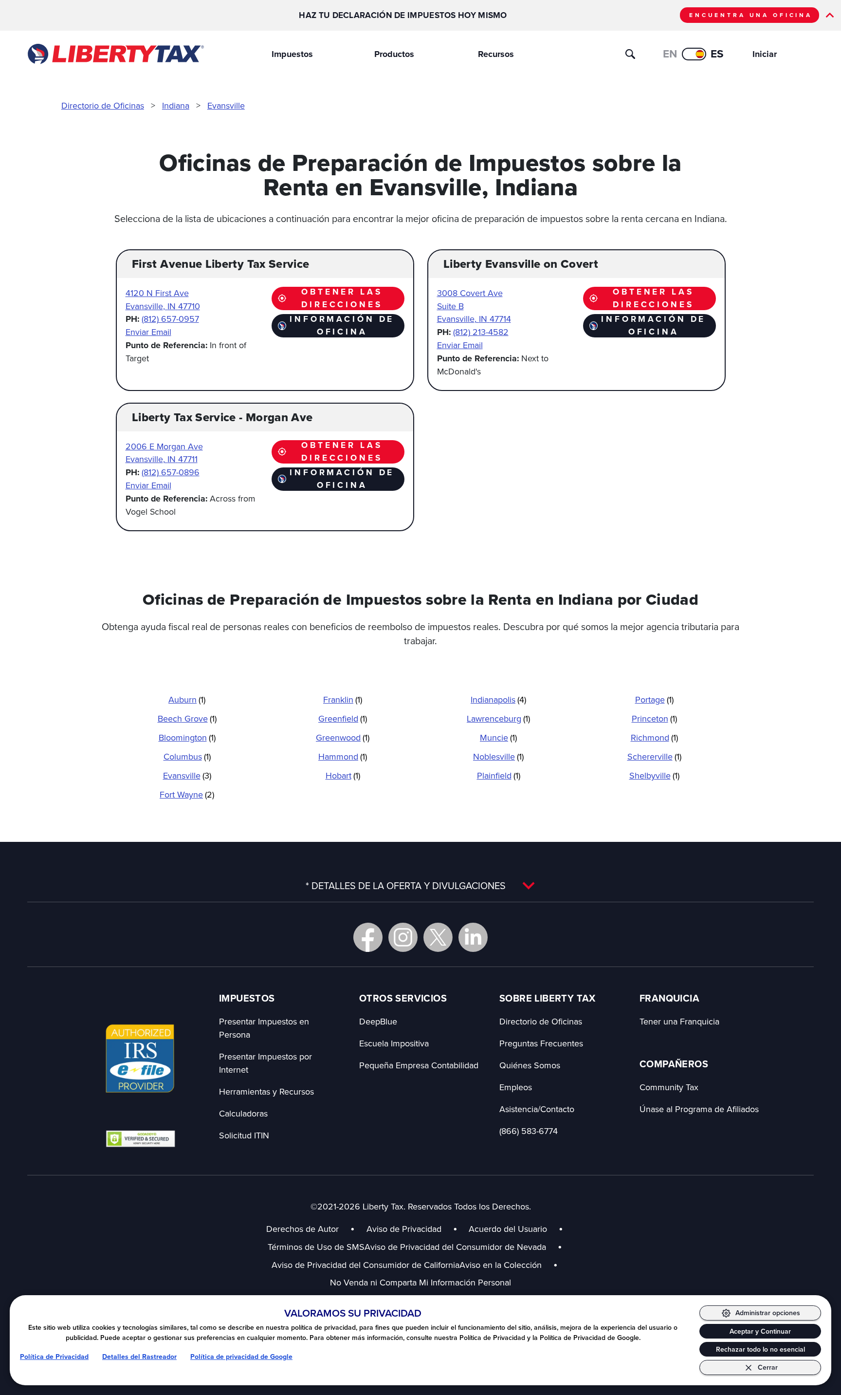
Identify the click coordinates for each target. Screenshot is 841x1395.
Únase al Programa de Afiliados (699, 1109)
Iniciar (764, 54)
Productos (394, 54)
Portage (654, 699)
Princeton (654, 718)
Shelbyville (654, 775)
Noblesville (498, 756)
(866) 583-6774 (528, 1131)
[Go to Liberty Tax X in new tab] (438, 937)
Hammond (342, 756)
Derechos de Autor (302, 1229)
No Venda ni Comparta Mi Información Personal (420, 1282)
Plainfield (498, 775)
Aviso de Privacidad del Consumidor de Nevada (463, 1247)
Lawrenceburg (498, 718)
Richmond (654, 737)
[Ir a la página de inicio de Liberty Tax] (115, 54)
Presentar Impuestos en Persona (264, 1028)
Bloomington (187, 737)
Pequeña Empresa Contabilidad (418, 1065)
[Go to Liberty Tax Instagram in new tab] (403, 937)
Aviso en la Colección (508, 1265)
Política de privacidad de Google (241, 1357)
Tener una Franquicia (679, 1021)
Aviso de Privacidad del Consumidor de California (365, 1265)
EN (670, 54)
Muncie (498, 737)
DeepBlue (378, 1021)
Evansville (226, 105)
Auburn (186, 699)
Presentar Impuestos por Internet (265, 1063)
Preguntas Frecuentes (541, 1043)
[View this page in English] (694, 54)
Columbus (187, 756)
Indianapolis (498, 699)
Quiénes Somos (529, 1065)
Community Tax (669, 1087)
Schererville (654, 756)
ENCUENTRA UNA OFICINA (750, 15)
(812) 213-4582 (481, 332)
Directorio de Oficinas (102, 105)
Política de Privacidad (54, 1357)
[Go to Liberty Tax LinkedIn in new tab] (473, 937)
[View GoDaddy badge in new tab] (140, 1138)
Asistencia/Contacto (536, 1109)
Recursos (496, 54)
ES (717, 54)
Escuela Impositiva (394, 1043)
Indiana (175, 105)
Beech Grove (187, 718)
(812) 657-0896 (171, 472)
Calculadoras (243, 1113)
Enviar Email (148, 332)
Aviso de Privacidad (403, 1229)
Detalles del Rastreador (139, 1357)
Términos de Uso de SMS (316, 1247)
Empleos (515, 1087)
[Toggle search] (630, 54)
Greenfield (342, 718)
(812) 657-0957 (170, 319)
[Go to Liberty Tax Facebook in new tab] (368, 937)
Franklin (342, 699)
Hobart (343, 775)
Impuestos (292, 54)
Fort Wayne (187, 794)
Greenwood (342, 737)
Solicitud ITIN (244, 1135)
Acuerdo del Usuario (508, 1229)
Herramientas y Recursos (266, 1091)
